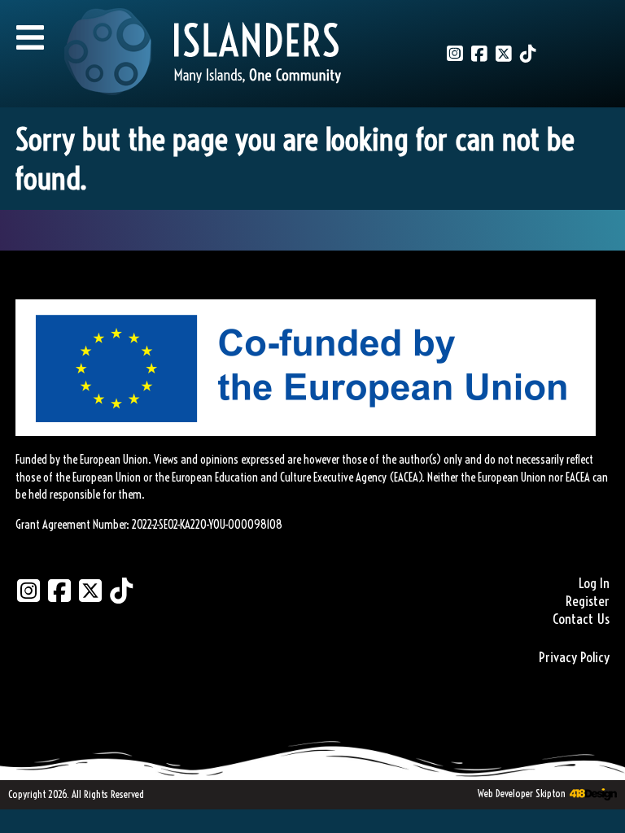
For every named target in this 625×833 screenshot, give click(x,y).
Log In (594, 583)
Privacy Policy (574, 657)
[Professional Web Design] (591, 795)
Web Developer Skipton (522, 793)
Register (588, 601)
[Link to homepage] (202, 53)
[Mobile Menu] (30, 37)
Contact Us (581, 619)
